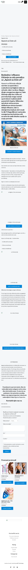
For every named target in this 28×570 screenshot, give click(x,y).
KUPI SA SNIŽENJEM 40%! (14, 286)
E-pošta (5, 438)
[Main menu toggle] (25, 2)
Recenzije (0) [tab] (4, 71)
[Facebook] (10, 567)
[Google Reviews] (17, 567)
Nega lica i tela (8, 36)
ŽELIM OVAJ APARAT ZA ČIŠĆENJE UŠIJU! (14, 348)
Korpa (14, 551)
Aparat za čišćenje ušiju (10, 83)
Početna (3, 36)
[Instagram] (14, 567)
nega (23, 62)
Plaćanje (14, 549)
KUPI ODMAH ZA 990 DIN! (14, 226)
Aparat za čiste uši (5, 365)
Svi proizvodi (14, 556)
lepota (20, 62)
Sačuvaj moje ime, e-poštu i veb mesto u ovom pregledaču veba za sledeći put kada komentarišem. (13, 446)
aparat (17, 62)
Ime (4, 433)
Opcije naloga (14, 547)
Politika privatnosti (14, 538)
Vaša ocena (6, 420)
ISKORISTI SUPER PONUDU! (14, 151)
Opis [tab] (2, 68)
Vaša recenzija (7, 424)
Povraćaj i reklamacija (14, 536)
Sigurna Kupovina (19, 397)
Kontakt (14, 539)
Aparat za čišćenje (5, 158)
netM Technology (20, 563)
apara (23, 293)
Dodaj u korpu (12, 56)
